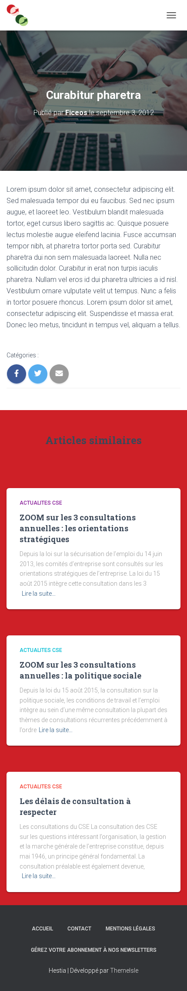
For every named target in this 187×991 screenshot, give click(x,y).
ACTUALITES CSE (41, 503)
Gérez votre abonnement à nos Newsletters (94, 950)
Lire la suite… (39, 593)
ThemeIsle (124, 970)
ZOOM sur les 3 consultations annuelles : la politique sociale (80, 670)
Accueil (42, 929)
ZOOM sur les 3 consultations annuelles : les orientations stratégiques (78, 528)
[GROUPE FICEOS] (21, 15)
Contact (79, 929)
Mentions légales (130, 929)
